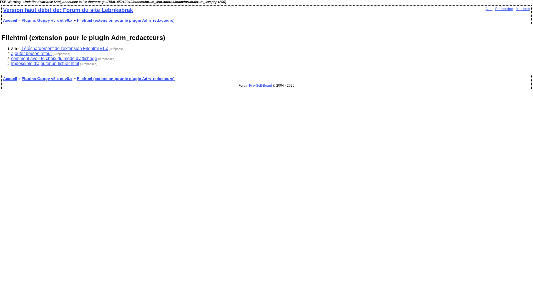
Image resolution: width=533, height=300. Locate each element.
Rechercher (504, 9)
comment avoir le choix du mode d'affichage (54, 58)
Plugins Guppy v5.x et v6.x (47, 20)
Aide (489, 9)
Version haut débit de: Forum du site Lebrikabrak (68, 10)
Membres (523, 9)
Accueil (10, 20)
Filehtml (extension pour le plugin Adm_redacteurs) (126, 20)
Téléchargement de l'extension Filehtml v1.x (64, 48)
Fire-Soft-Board (260, 86)
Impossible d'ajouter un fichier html (45, 63)
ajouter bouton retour (31, 53)
